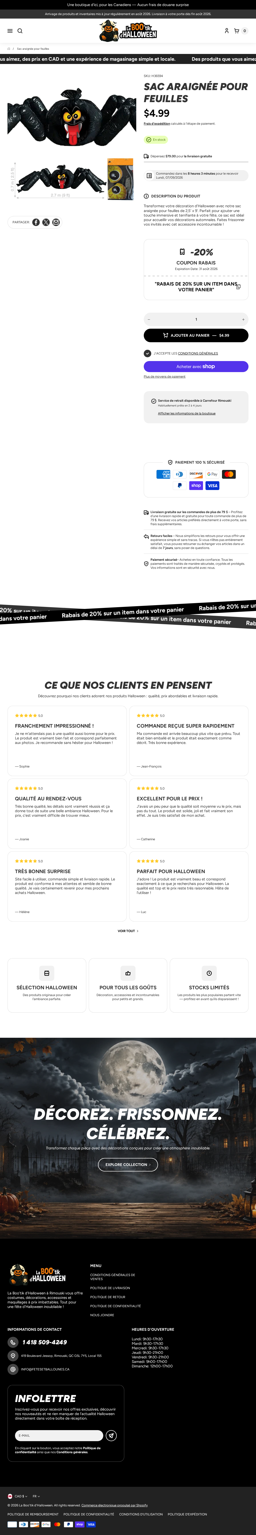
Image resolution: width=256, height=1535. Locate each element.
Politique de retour (107, 1297)
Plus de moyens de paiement (165, 376)
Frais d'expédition (157, 123)
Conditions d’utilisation (141, 1514)
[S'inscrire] (111, 1435)
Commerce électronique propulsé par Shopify (115, 1505)
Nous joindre (102, 1315)
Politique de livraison (110, 1288)
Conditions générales (198, 353)
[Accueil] (9, 48)
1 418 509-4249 (44, 1342)
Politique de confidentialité (115, 1306)
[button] (10, 31)
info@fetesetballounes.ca (45, 1369)
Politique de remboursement (33, 1514)
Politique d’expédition (187, 1514)
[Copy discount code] (239, 287)
